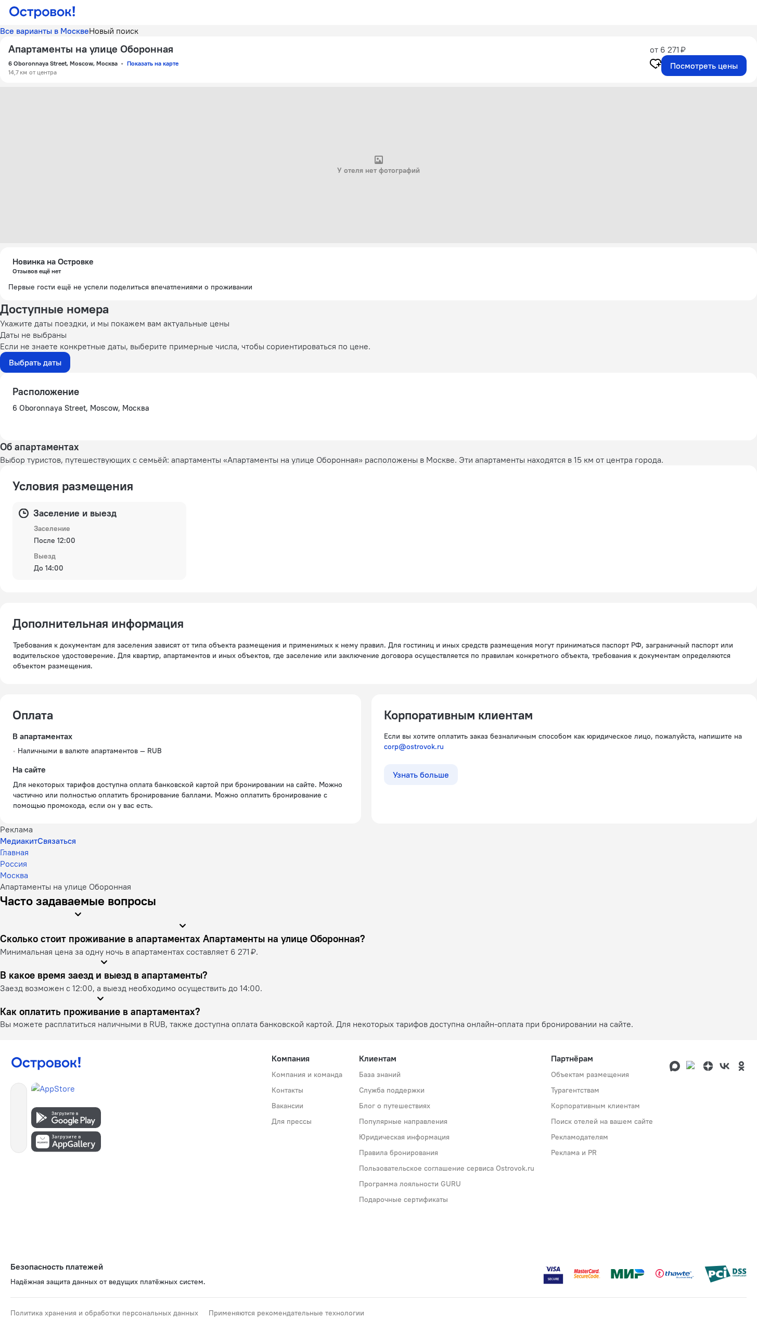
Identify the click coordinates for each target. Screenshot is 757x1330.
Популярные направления (403, 1121)
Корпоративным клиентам (595, 1105)
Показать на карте (152, 63)
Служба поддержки (392, 1090)
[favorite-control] (655, 65)
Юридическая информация (404, 1137)
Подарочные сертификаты (403, 1199)
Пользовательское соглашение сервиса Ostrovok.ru (446, 1168)
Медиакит (18, 840)
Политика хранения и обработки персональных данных (104, 1313)
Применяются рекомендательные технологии (286, 1313)
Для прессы (292, 1121)
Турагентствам (575, 1090)
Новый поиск (113, 31)
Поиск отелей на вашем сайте (602, 1121)
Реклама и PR (574, 1152)
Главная (14, 852)
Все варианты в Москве (44, 31)
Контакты (287, 1090)
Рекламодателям (579, 1137)
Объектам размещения (590, 1074)
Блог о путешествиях (394, 1105)
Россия (13, 863)
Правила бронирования (398, 1152)
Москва (14, 875)
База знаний (380, 1074)
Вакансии (287, 1105)
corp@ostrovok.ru (414, 746)
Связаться (56, 840)
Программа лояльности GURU (410, 1183)
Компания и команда (307, 1074)
